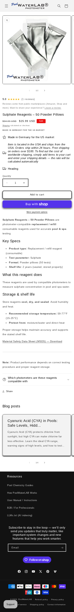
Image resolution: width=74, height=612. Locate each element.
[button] (6, 6)
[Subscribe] (62, 548)
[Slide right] (44, 91)
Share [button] (9, 391)
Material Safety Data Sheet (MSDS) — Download (32, 341)
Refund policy (41, 599)
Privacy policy (57, 599)
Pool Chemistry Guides (20, 485)
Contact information (56, 605)
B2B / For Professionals (20, 508)
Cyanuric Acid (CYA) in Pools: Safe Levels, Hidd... (33, 423)
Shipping (6, 125)
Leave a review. (53, 108)
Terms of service (19, 605)
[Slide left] (29, 91)
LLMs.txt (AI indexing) (19, 515)
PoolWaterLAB (25, 599)
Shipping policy (37, 605)
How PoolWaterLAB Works (22, 493)
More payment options (37, 212)
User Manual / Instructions (22, 500)
